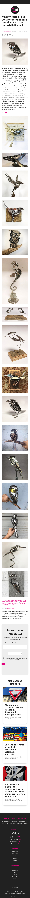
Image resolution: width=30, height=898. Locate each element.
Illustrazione (8, 758)
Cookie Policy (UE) (10, 893)
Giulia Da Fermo (10, 799)
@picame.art (16, 839)
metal (12, 602)
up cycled (12, 604)
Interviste (14, 758)
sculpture (15, 603)
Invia (3, 664)
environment (19, 600)
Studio (15, 856)
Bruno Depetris (10, 717)
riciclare (8, 603)
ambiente (7, 600)
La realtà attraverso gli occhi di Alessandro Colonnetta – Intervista (14, 749)
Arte (20, 31)
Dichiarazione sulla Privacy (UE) (15, 891)
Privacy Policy (24, 668)
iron (24, 600)
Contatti (15, 860)
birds (12, 600)
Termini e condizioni (15, 890)
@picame (16, 836)
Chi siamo (15, 853)
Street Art (12, 719)
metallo (16, 602)
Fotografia (15, 876)
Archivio (15, 858)
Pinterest (15, 843)
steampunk (5, 604)
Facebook (16, 841)
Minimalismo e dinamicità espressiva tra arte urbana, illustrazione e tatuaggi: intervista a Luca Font (15, 790)
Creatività (24, 31)
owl (21, 602)
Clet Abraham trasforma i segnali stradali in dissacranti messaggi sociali (14, 710)
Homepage (15, 851)
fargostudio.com (17, 896)
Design (15, 874)
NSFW (15, 879)
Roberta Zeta (7, 31)
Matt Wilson (6, 602)
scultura (22, 603)
